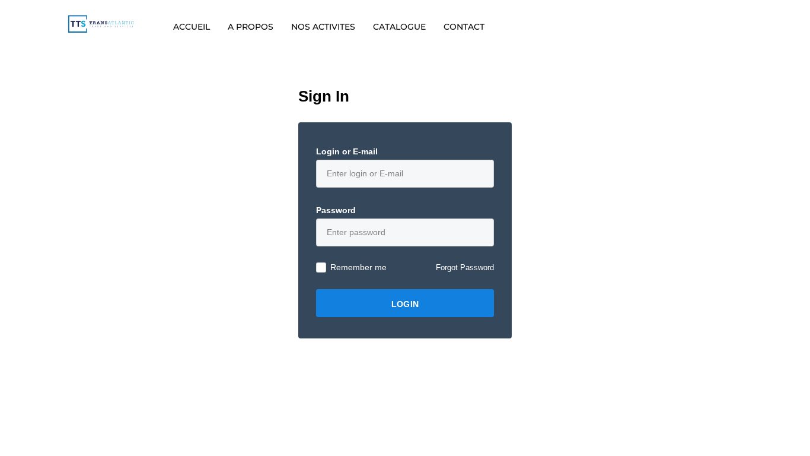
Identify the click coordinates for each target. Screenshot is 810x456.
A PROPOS (250, 26)
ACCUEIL (191, 26)
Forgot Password (465, 267)
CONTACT (464, 26)
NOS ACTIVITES (323, 26)
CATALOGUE (399, 26)
